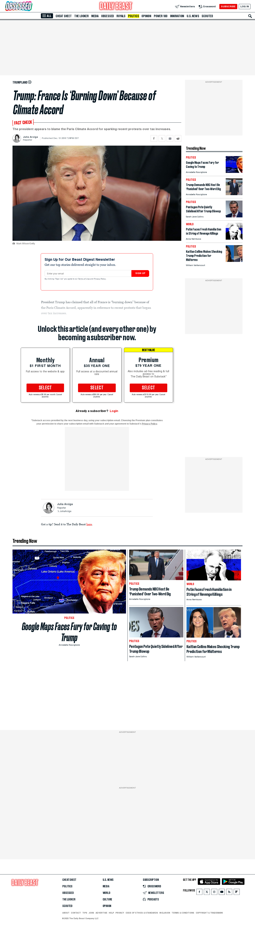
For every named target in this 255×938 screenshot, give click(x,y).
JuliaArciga (65, 511)
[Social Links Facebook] (199, 893)
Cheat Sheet (64, 16)
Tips (84, 913)
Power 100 (160, 16)
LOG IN (244, 6)
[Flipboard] (237, 893)
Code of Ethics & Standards (142, 913)
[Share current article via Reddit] (178, 138)
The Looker (81, 16)
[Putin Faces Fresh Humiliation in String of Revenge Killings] (234, 238)
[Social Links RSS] (229, 893)
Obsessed (107, 16)
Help (111, 913)
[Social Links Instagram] (214, 893)
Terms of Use (84, 279)
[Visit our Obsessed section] (30, 6)
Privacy (120, 913)
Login (114, 411)
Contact (76, 913)
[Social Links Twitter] (207, 893)
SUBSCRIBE (228, 6)
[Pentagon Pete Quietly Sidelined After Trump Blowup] (234, 216)
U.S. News (193, 16)
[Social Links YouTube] (222, 893)
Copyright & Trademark (209, 913)
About (65, 913)
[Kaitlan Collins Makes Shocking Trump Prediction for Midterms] (234, 260)
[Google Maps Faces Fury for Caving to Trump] (234, 171)
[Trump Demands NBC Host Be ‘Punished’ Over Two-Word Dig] (234, 194)
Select (45, 387)
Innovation (177, 16)
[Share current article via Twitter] (162, 138)
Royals (120, 16)
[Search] (250, 16)
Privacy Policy (100, 279)
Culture (107, 899)
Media (95, 16)
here (89, 524)
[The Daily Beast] (116, 6)
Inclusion (164, 913)
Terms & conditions (183, 913)
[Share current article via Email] (170, 138)
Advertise (101, 913)
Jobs (91, 913)
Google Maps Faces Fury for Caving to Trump (69, 632)
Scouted (207, 16)
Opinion (146, 16)
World (106, 892)
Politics (133, 16)
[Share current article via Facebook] (154, 138)
